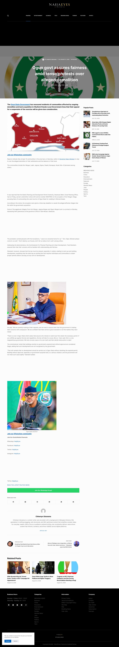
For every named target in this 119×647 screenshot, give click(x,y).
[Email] (73, 502)
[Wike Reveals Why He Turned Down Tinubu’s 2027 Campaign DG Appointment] (18, 567)
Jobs (85, 187)
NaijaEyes (17, 441)
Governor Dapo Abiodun (67, 159)
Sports (91, 15)
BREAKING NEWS (65, 15)
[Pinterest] (37, 502)
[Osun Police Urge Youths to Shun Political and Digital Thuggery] (43, 567)
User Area (65, 611)
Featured (82, 15)
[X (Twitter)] (25, 502)
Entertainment (38, 15)
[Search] (8, 15)
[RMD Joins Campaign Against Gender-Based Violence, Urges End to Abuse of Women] (87, 156)
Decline (15, 641)
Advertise (92, 607)
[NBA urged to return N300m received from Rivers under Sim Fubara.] (87, 135)
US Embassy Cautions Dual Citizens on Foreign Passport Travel (100, 145)
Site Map (64, 605)
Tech (55, 15)
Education (87, 177)
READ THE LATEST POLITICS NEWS (18, 485)
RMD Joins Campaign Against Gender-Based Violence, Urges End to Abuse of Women (101, 156)
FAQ (63, 607)
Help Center (92, 605)
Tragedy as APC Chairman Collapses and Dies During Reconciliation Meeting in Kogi (66, 578)
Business (48, 15)
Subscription (92, 609)
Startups (91, 611)
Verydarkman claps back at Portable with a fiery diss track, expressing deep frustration (101, 113)
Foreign (75, 15)
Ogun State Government (20, 104)
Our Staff (91, 602)
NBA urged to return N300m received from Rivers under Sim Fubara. (101, 134)
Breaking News (66, 609)
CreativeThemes (71, 644)
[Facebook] (13, 502)
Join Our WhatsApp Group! (43, 490)
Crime (85, 174)
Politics (28, 15)
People (86, 189)
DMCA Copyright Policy (69, 602)
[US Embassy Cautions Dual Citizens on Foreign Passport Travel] (87, 146)
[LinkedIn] (49, 502)
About (90, 598)
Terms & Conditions (68, 600)
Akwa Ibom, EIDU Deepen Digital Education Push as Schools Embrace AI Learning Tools (101, 123)
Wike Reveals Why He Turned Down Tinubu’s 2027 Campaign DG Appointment (18, 578)
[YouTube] (21, 605)
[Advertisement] (56, 34)
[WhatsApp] (61, 502)
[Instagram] (17, 605)
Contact (91, 600)
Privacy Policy (66, 598)
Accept (8, 641)
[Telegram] (25, 605)
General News (88, 185)
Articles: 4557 (43, 530)
